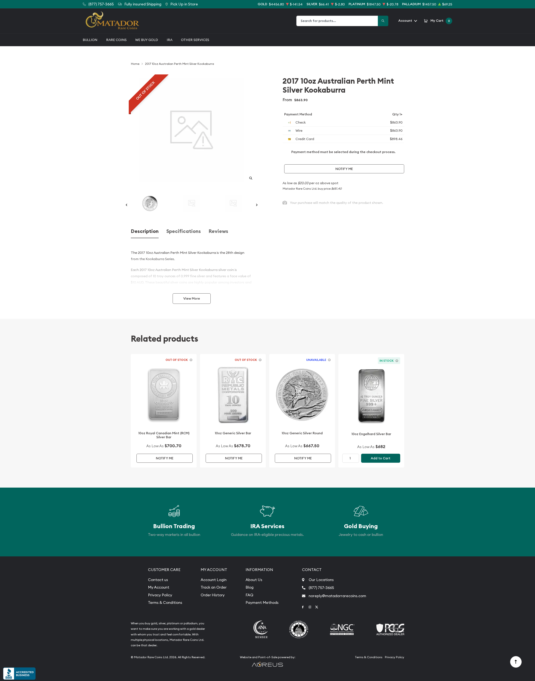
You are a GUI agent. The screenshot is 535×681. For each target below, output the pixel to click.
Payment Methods (262, 602)
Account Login (214, 579)
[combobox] (337, 21)
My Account (158, 587)
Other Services (195, 40)
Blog (249, 587)
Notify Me (344, 169)
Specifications (183, 231)
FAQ (249, 595)
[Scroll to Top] (516, 662)
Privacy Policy (160, 595)
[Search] (383, 21)
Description (145, 231)
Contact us (158, 579)
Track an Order (214, 587)
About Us (254, 579)
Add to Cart (380, 458)
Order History (213, 595)
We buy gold (146, 40)
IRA (169, 40)
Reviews (218, 231)
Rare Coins (116, 40)
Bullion (90, 40)
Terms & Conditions (165, 602)
